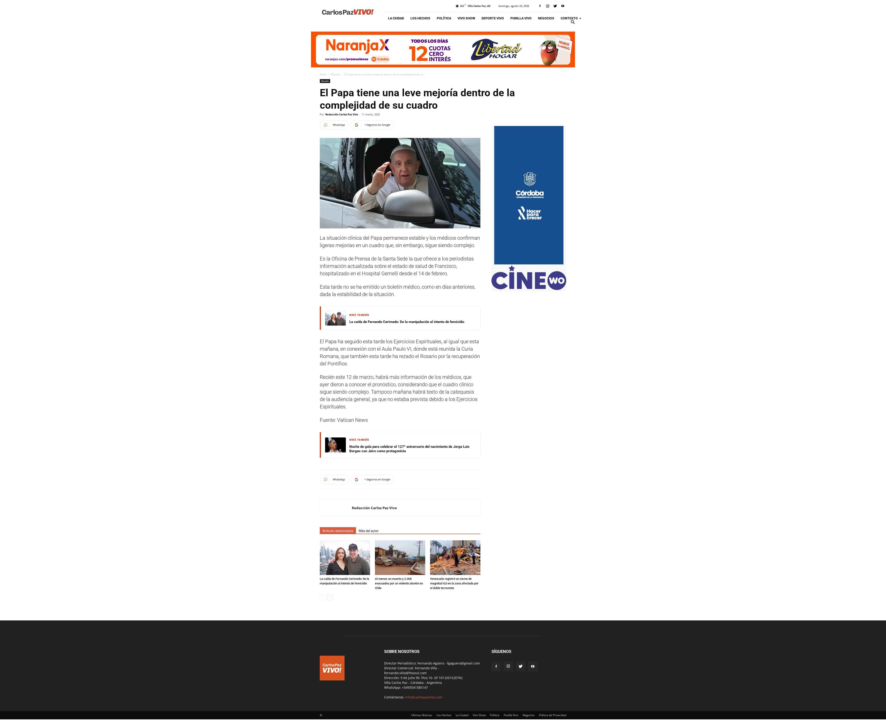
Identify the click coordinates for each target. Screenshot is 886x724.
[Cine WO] (528, 289)
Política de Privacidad (552, 715)
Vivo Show (466, 18)
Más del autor (369, 531)
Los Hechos (420, 18)
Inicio (323, 74)
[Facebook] (539, 6)
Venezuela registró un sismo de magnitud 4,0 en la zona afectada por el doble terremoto (454, 583)
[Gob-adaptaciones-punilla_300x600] (528, 263)
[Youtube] (562, 6)
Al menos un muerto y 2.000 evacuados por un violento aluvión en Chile (399, 583)
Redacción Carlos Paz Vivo (341, 114)
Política (444, 18)
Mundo (335, 74)
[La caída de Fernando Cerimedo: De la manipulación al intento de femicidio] (345, 557)
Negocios (546, 18)
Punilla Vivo (521, 18)
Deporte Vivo (493, 18)
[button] (572, 23)
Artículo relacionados (338, 531)
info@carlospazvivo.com (423, 697)
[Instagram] (547, 6)
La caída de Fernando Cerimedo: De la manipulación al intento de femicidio (406, 322)
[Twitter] (555, 6)
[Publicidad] (443, 49)
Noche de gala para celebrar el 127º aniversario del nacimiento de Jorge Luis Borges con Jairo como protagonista (409, 449)
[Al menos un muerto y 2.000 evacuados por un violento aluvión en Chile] (400, 557)
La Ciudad (396, 18)
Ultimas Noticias (421, 715)
